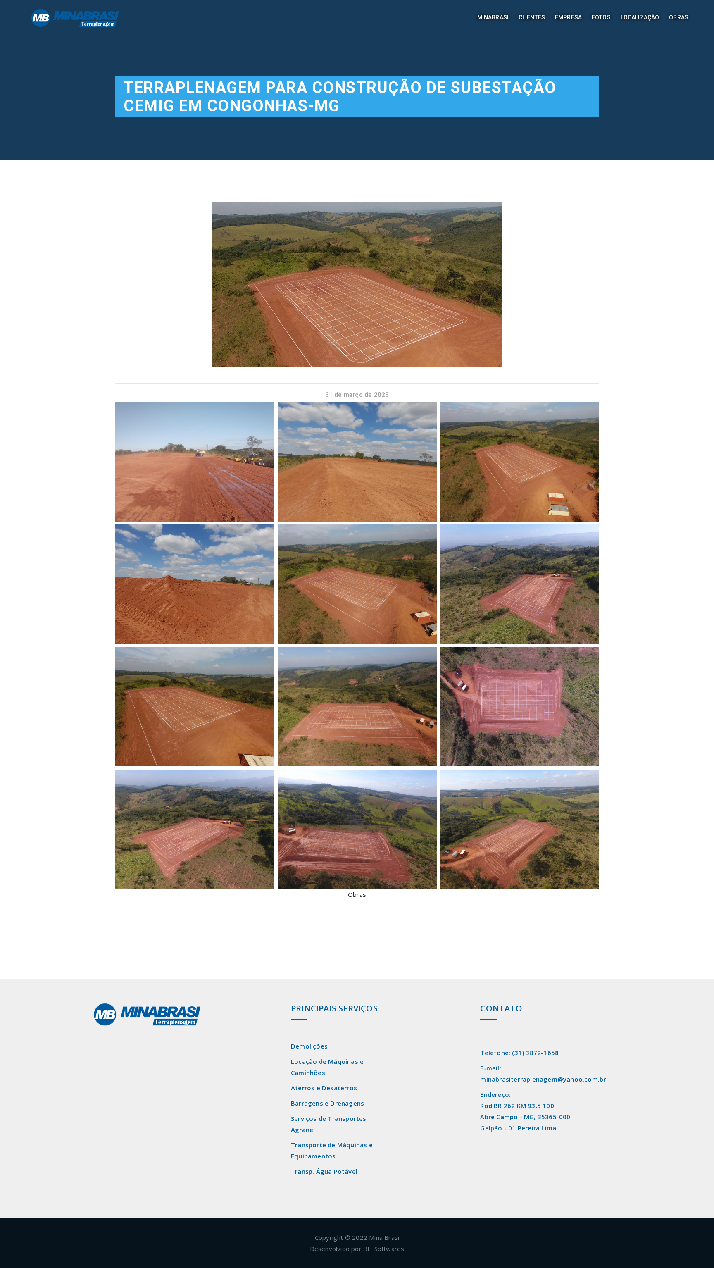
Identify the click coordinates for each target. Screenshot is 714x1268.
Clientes (532, 17)
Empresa (568, 17)
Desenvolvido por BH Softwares (357, 1248)
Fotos (601, 17)
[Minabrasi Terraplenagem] (82, 18)
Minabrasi (493, 17)
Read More (110, 1045)
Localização (640, 17)
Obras (678, 17)
